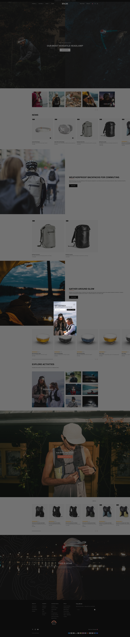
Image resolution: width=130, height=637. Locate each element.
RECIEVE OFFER (71, 309)
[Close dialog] (74, 304)
